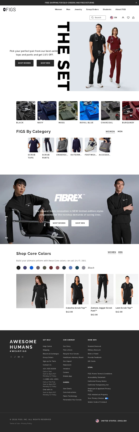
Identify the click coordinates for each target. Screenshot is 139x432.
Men (68, 9)
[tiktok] (15, 357)
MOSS (62, 123)
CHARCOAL (107, 123)
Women (58, 9)
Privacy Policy (26, 423)
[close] (136, 2)
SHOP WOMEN (24, 63)
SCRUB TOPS (31, 156)
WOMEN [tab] (110, 131)
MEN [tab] (120, 131)
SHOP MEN (45, 63)
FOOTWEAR (91, 155)
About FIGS (121, 9)
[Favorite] (128, 18)
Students (107, 9)
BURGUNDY (128, 123)
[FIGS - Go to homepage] (9, 9)
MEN (120, 252)
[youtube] (18, 357)
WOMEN (112, 252)
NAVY (40, 123)
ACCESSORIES (105, 155)
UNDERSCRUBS (62, 155)
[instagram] (11, 357)
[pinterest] (22, 357)
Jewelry (78, 9)
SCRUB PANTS (46, 156)
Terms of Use (15, 423)
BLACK (20, 123)
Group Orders (92, 9)
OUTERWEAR (77, 155)
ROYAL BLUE (87, 123)
